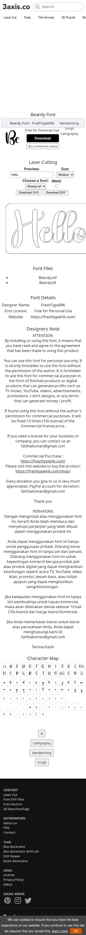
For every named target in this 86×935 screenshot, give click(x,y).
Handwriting (69, 123)
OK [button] (76, 931)
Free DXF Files (13, 799)
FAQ (6, 828)
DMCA (7, 884)
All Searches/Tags (16, 809)
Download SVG (29, 192)
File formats (46, 17)
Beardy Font (19, 123)
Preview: (32, 168)
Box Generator (14, 847)
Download (43, 138)
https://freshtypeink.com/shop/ (43, 471)
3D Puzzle (68, 17)
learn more (60, 931)
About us (10, 823)
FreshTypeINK (43, 123)
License (9, 875)
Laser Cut (10, 17)
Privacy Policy (13, 880)
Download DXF (56, 192)
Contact (9, 832)
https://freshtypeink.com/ (53, 316)
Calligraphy (69, 133)
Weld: (57, 181)
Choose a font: (35, 180)
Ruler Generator (15, 861)
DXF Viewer (11, 856)
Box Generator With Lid (21, 851)
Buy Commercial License (42, 146)
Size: (65, 168)
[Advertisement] (43, 67)
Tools (27, 17)
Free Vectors (12, 804)
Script (69, 128)
